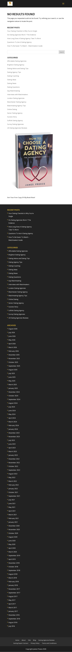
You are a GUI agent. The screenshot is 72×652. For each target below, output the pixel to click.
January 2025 (13, 388)
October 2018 (13, 567)
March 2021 (13, 515)
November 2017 (14, 589)
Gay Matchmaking (13, 91)
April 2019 (12, 559)
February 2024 (14, 425)
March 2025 (13, 385)
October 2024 (13, 396)
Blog (34, 640)
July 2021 (12, 500)
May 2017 (12, 600)
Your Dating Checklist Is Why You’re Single (22, 31)
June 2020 (12, 541)
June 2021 (12, 503)
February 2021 (14, 518)
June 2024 (12, 411)
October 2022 (13, 466)
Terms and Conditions (49, 643)
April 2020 (12, 548)
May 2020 (12, 544)
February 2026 (14, 351)
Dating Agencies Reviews (46, 640)
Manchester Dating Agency (16, 102)
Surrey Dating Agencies (15, 124)
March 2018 (13, 578)
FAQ (29, 640)
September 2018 (14, 570)
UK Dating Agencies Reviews (17, 128)
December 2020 (14, 526)
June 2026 (12, 336)
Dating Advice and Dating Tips (17, 68)
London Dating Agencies (15, 98)
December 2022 (14, 459)
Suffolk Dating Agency (15, 121)
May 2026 (12, 340)
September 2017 (14, 593)
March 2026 (13, 347)
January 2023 (13, 455)
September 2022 (14, 470)
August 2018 (13, 574)
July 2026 (12, 332)
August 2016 (13, 622)
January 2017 (13, 611)
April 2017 (12, 604)
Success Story (12, 117)
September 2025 (14, 366)
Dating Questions (13, 87)
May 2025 (12, 381)
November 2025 (14, 359)
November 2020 (14, 529)
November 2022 (14, 463)
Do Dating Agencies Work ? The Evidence (21, 35)
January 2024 (13, 429)
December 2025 (14, 355)
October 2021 (13, 492)
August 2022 (13, 474)
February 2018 (14, 582)
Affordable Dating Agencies (16, 61)
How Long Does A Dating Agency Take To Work (24, 38)
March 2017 (13, 608)
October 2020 (13, 533)
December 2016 (14, 615)
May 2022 (12, 477)
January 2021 (13, 522)
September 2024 (14, 399)
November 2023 (14, 437)
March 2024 (13, 422)
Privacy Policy (35, 643)
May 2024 (12, 414)
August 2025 (13, 370)
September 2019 (14, 556)
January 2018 (13, 585)
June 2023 (12, 444)
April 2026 (12, 344)
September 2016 (14, 619)
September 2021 (14, 496)
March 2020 (13, 552)
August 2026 (13, 329)
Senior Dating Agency (14, 113)
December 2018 (14, 563)
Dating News (11, 83)
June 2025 (12, 377)
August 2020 (13, 537)
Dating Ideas (11, 80)
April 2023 (12, 448)
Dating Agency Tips (14, 72)
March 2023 (13, 451)
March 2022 (13, 481)
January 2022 (13, 489)
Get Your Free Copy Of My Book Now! (21, 197)
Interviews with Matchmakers (17, 94)
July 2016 (12, 626)
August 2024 (13, 403)
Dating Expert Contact (20, 643)
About (24, 640)
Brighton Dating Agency (15, 65)
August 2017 (13, 596)
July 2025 (12, 373)
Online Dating (12, 109)
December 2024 (14, 392)
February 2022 (14, 485)
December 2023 (14, 433)
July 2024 (12, 407)
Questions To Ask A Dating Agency (19, 42)
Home (17, 640)
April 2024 (12, 418)
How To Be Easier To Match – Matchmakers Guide (24, 46)
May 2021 (12, 507)
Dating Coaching (13, 76)
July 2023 (12, 440)
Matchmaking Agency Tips (16, 106)
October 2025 (13, 362)
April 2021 (12, 511)
